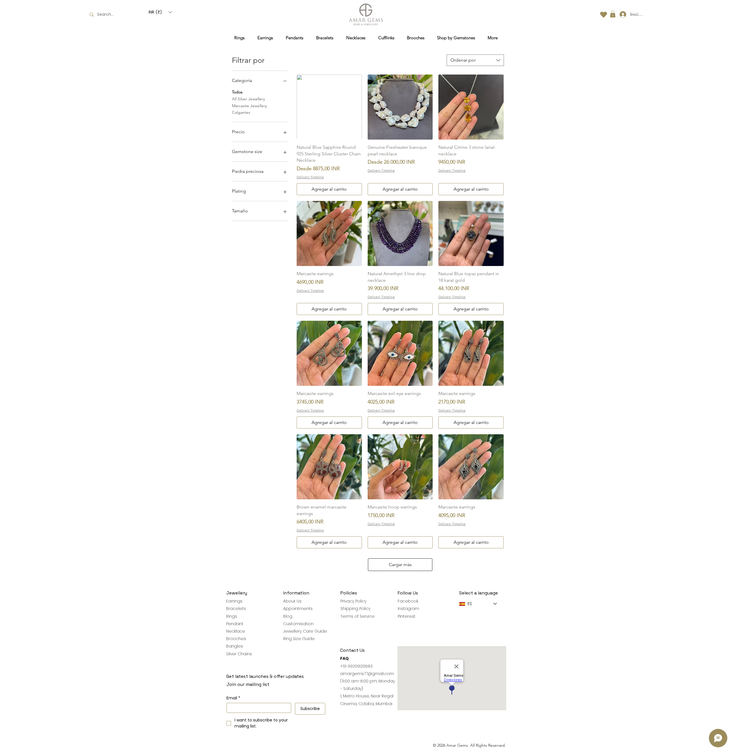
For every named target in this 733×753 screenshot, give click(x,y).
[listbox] (160, 12)
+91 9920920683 (356, 666)
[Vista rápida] (329, 107)
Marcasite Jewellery (249, 105)
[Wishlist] (603, 14)
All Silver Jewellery (248, 98)
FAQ (344, 658)
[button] (160, 12)
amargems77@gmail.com (367, 673)
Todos (237, 92)
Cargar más (400, 564)
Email (233, 698)
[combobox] (475, 60)
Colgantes (241, 112)
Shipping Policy (355, 608)
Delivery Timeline (310, 177)
